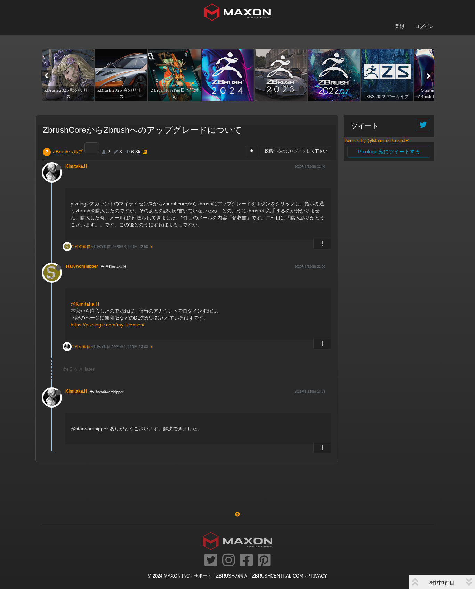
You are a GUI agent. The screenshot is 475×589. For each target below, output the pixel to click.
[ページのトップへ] (237, 514)
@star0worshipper (108, 392)
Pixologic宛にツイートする (389, 151)
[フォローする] (423, 125)
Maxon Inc (177, 576)
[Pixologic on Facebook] (246, 560)
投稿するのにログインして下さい (296, 150)
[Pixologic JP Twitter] (210, 560)
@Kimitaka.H (115, 266)
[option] (67, 75)
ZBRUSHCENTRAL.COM (277, 576)
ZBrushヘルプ (68, 151)
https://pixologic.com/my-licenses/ (107, 325)
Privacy (317, 576)
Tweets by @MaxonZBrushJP (376, 140)
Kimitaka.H (76, 166)
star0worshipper (81, 266)
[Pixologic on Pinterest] (264, 560)
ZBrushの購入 (232, 576)
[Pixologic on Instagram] (228, 560)
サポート (203, 576)
